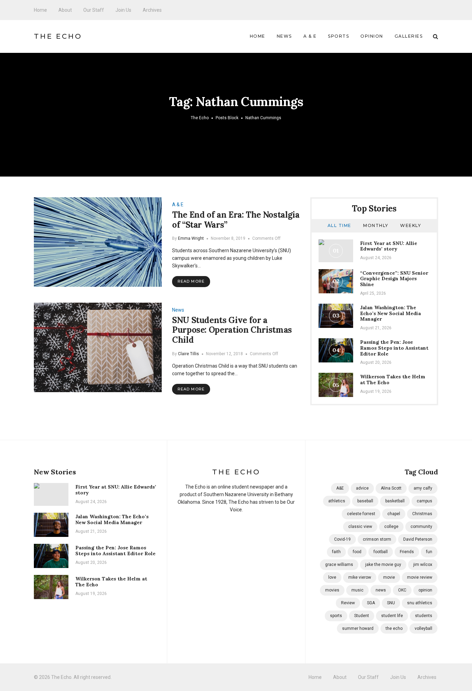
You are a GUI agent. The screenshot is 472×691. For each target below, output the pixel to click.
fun (429, 551)
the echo (394, 628)
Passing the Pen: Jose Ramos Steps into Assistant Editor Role (394, 348)
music (357, 590)
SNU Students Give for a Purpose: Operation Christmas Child (232, 330)
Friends (407, 551)
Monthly (375, 225)
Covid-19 (342, 539)
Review (348, 602)
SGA (371, 602)
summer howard (358, 628)
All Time (339, 225)
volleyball (423, 628)
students (423, 615)
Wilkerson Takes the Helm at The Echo (392, 379)
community (421, 526)
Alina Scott (391, 488)
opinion (425, 590)
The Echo (58, 36)
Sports (338, 36)
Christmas (422, 513)
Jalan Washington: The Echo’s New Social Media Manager (390, 313)
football (381, 551)
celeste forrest (361, 513)
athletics (336, 501)
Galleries (409, 36)
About (65, 10)
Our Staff (93, 10)
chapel (393, 513)
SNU (391, 602)
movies (332, 590)
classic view (360, 526)
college (391, 526)
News (284, 36)
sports (336, 615)
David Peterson (417, 539)
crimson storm (377, 539)
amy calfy (423, 488)
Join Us (123, 10)
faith (336, 551)
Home (40, 10)
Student (361, 615)
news (381, 590)
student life (392, 615)
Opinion (371, 36)
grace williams (339, 564)
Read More (191, 281)
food (357, 551)
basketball (395, 501)
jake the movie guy (383, 564)
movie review (419, 577)
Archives (152, 10)
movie (389, 577)
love (332, 577)
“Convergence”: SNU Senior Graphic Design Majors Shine (394, 279)
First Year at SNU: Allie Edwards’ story (388, 246)
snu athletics (419, 602)
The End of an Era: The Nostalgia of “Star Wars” (235, 219)
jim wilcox (422, 564)
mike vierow (359, 577)
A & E (310, 36)
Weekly (410, 225)
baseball (365, 501)
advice (362, 488)
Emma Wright (191, 238)
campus (424, 501)
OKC (402, 590)
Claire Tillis (188, 353)
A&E (340, 488)
